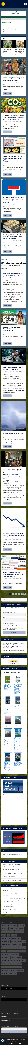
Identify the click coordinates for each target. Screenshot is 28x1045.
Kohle (13, 957)
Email (4, 617)
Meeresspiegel (21, 960)
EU (12, 941)
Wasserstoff (5, 970)
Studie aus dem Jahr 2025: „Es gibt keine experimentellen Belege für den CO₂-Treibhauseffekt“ (13, 117)
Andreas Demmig (8, 279)
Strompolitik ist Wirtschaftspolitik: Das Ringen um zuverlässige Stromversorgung (13, 865)
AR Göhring (7, 332)
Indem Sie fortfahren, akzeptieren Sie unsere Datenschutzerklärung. (13, 629)
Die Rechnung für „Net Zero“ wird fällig (19, 51)
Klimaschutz (14, 954)
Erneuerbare (5, 941)
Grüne (15, 944)
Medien (13, 960)
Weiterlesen (7, 93)
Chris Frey (7, 82)
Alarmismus (5, 925)
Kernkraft (22, 948)
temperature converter (8, 845)
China (11, 928)
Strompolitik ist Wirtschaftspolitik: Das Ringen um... (12, 29)
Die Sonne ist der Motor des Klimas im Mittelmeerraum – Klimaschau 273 (12, 328)
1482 (22, 595)
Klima (17, 82)
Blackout (5, 928)
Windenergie (19, 970)
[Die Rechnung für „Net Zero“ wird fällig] (20, 44)
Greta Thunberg (6, 944)
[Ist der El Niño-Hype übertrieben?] (13, 416)
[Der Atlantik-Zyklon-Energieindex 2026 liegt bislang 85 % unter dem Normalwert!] (13, 519)
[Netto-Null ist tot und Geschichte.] (7, 44)
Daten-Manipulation (8, 932)
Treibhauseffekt (6, 967)
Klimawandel (6, 957)
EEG (9, 935)
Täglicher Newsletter (9, 623)
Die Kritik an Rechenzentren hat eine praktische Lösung (13, 368)
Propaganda (11, 964)
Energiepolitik (6, 938)
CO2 (16, 928)
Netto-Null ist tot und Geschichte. (7, 51)
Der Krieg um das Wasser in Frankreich (12, 880)
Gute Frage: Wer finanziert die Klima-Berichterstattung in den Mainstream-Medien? (13, 236)
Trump (15, 967)
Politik (4, 964)
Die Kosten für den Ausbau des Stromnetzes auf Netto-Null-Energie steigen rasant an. (12, 275)
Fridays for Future (20, 941)
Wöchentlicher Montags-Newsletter (13, 625)
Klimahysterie (11, 951)
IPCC (20, 944)
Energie (17, 204)
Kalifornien (5, 948)
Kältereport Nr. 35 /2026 (9, 876)
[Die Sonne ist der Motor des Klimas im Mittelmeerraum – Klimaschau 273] (13, 317)
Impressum (4, 1016)
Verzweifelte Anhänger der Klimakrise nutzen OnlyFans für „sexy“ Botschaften (13, 574)
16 (19, 578)
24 (19, 121)
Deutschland (19, 932)
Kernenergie (14, 948)
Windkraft (5, 973)
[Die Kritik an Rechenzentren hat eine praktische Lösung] (13, 356)
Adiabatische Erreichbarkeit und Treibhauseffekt (13, 905)
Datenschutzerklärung (6, 1020)
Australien (21, 925)
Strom (19, 964)
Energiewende (16, 938)
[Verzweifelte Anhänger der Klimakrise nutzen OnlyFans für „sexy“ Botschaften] (13, 562)
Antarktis (13, 925)
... (18, 593)
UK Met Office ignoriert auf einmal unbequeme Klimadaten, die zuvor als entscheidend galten (14, 78)
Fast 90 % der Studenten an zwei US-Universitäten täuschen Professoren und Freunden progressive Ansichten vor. (13, 471)
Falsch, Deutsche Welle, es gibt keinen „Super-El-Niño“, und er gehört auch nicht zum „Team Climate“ (12, 159)
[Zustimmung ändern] (3, 1040)
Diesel (4, 935)
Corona (21, 928)
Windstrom (13, 973)
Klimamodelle (21, 951)
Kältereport (5, 960)
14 (19, 240)
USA (20, 967)
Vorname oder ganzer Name (9, 612)
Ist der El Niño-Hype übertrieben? (13, 433)
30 (20, 332)
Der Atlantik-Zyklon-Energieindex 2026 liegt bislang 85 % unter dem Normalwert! (13, 535)
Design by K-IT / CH (11, 1039)
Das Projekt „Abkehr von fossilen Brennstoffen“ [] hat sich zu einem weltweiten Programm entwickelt (13, 199)
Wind (12, 970)
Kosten (19, 957)
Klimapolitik (5, 954)
